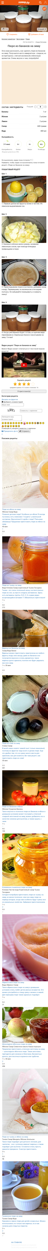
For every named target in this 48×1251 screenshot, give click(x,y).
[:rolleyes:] (32, 423)
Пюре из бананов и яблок (12, 807)
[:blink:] (5, 426)
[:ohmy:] (11, 423)
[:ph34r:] (38, 423)
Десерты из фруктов (10, 399)
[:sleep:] (13, 423)
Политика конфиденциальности (24, 1247)
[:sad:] (8, 423)
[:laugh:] (8, 426)
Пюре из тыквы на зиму (11, 585)
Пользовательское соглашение (23, 1245)
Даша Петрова (40, 42)
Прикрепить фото (10, 431)
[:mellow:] (11, 426)
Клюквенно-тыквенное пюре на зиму (17, 887)
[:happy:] (19, 423)
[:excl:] (3, 426)
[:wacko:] (5, 423)
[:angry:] (16, 426)
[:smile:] (27, 423)
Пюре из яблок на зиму (11, 509)
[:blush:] (35, 423)
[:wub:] (24, 423)
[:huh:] (43, 423)
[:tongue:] (13, 426)
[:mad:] (30, 423)
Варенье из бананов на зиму (13, 648)
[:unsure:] (40, 423)
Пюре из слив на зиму (11, 743)
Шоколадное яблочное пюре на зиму (17, 1044)
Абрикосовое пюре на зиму (13, 983)
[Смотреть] (24, 365)
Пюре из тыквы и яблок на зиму (15, 1137)
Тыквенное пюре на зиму (12, 1216)
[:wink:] (3, 423)
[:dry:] (16, 423)
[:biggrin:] (19, 426)
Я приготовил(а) (24, 391)
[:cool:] (21, 423)
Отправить (25, 431)
